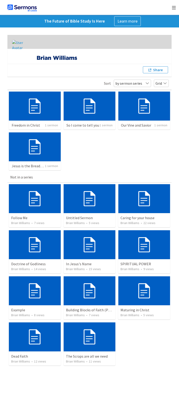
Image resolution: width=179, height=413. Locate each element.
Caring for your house (137, 217)
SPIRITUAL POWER (135, 264)
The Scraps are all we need (87, 356)
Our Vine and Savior (136, 125)
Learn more (127, 21)
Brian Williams (20, 223)
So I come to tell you (82, 125)
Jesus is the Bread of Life (31, 166)
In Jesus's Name (79, 264)
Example (18, 310)
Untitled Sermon (79, 217)
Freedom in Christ (26, 125)
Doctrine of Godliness (28, 264)
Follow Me (19, 217)
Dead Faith (19, 356)
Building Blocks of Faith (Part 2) (91, 310)
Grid (158, 83)
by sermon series (128, 83)
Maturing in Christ (134, 310)
